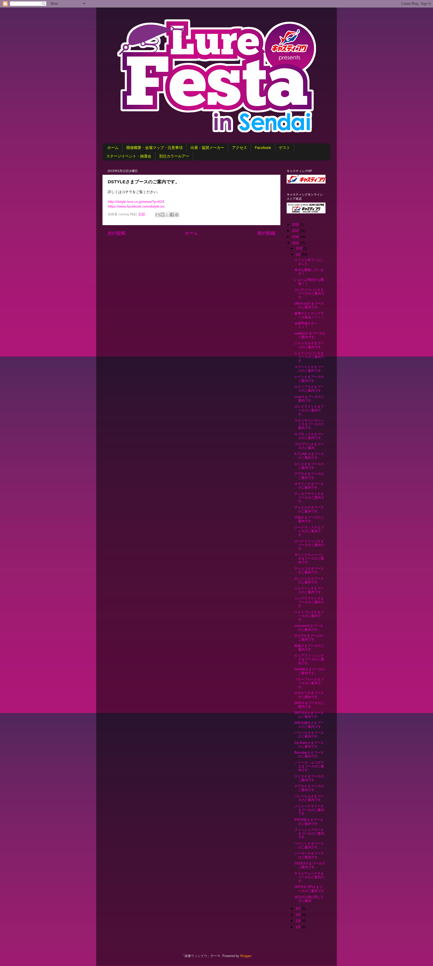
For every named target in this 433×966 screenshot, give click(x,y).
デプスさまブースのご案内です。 (309, 475)
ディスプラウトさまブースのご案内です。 (309, 497)
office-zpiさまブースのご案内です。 (309, 305)
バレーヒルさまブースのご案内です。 (309, 798)
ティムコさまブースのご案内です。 (309, 570)
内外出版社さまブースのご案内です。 (309, 724)
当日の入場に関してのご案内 (309, 899)
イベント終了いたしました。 (309, 262)
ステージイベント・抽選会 (128, 156)
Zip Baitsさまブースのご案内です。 (309, 744)
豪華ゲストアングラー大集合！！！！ (309, 315)
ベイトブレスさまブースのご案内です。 (309, 616)
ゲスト (284, 147)
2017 (296, 231)
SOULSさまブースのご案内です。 (309, 865)
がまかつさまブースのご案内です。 (309, 694)
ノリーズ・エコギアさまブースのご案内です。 (309, 766)
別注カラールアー (174, 156)
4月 (299, 908)
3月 (299, 915)
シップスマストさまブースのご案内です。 (309, 602)
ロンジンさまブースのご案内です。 (309, 580)
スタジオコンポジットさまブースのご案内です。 (309, 424)
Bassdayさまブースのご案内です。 (308, 754)
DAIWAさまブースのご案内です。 (309, 671)
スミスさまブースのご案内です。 (309, 778)
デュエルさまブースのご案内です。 (309, 509)
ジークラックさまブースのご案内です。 (309, 531)
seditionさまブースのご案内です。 (309, 335)
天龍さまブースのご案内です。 (309, 519)
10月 (299, 248)
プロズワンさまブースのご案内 (309, 446)
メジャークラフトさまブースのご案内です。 (309, 810)
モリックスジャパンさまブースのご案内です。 (309, 558)
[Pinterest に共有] (176, 214)
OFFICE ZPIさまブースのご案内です (309, 889)
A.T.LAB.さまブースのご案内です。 (309, 456)
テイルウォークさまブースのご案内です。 (309, 877)
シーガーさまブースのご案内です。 (309, 855)
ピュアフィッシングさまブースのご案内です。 (309, 659)
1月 (299, 927)
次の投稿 (116, 233)
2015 (296, 243)
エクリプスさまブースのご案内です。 (309, 388)
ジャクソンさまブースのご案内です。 (309, 590)
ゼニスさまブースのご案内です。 (309, 466)
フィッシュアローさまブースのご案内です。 (309, 833)
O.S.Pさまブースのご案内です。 (308, 637)
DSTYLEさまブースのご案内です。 (308, 715)
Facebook (263, 147)
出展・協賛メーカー (207, 147)
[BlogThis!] (162, 214)
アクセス (239, 147)
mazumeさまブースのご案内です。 (308, 627)
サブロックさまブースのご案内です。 (309, 436)
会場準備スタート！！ (305, 325)
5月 (299, 254)
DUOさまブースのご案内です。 (309, 705)
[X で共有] (167, 214)
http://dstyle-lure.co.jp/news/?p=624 (136, 202)
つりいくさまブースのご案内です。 (309, 845)
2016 (296, 237)
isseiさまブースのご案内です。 (309, 398)
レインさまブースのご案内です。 (309, 378)
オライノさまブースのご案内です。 (309, 485)
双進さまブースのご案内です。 (309, 647)
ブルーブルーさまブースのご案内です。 (309, 683)
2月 (299, 921)
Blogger (245, 956)
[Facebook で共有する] (171, 214)
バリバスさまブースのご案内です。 (309, 734)
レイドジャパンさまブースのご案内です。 (309, 357)
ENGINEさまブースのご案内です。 (308, 821)
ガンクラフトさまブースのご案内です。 (309, 410)
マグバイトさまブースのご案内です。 (309, 369)
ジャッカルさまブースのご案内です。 (309, 345)
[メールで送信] (157, 214)
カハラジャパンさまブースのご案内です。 (309, 293)
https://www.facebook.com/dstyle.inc (136, 206)
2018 (296, 224)
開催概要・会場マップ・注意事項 (154, 147)
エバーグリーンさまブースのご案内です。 (309, 545)
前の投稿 (266, 233)
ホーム (113, 147)
